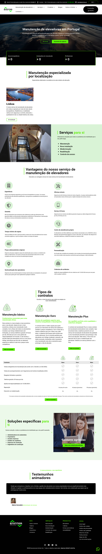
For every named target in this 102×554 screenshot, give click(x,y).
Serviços (40, 7)
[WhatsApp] (97, 549)
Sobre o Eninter (70, 7)
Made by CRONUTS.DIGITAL (68, 548)
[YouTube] (53, 545)
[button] (52, 432)
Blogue (60, 7)
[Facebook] (49, 545)
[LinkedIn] (56, 545)
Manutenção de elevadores (24, 7)
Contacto (19, 11)
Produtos (50, 7)
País (92, 2)
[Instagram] (45, 545)
